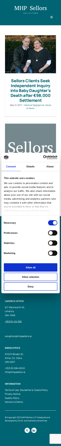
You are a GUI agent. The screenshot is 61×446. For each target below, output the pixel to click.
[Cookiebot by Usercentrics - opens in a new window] (43, 157)
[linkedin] (34, 430)
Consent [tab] (11, 166)
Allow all (30, 267)
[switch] (52, 232)
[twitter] (27, 430)
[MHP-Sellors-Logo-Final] (30, 6)
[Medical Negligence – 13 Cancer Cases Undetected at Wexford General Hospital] (30, 141)
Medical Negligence (34, 105)
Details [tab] (30, 166)
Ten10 (20, 420)
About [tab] (50, 166)
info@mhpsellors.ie (15, 372)
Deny (31, 286)
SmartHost (42, 420)
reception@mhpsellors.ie (18, 336)
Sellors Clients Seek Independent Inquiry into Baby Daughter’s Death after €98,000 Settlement (30, 90)
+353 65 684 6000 (15, 368)
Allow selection (30, 277)
